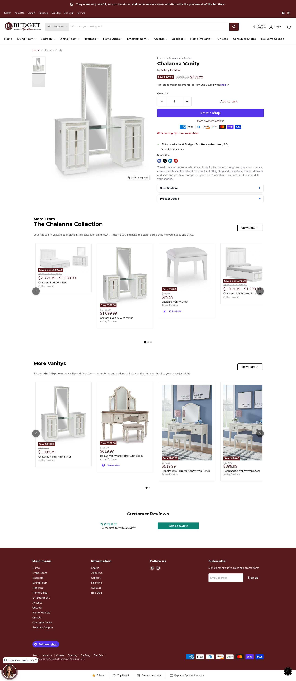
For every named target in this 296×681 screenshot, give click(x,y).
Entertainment (137, 39)
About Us (19, 13)
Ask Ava (81, 13)
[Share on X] (165, 161)
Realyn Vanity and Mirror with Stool (121, 456)
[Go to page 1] (145, 342)
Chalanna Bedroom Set (52, 282)
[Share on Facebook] (159, 161)
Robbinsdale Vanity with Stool (241, 471)
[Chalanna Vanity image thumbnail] (39, 65)
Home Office (112, 39)
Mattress (90, 39)
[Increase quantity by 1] (187, 101)
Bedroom (46, 39)
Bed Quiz (68, 13)
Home (8, 39)
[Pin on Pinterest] (176, 161)
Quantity (162, 93)
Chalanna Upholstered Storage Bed (244, 293)
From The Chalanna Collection (174, 58)
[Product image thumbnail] (39, 81)
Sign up (253, 578)
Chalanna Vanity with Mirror (116, 318)
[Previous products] (36, 291)
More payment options (210, 121)
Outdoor (178, 39)
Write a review (178, 526)
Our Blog (56, 13)
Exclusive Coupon (272, 39)
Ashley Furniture (171, 70)
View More (248, 228)
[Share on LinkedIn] (170, 161)
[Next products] (260, 291)
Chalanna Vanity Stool (175, 302)
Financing (43, 13)
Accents (159, 39)
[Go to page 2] (148, 342)
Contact (31, 13)
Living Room (25, 39)
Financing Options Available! (179, 133)
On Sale (222, 39)
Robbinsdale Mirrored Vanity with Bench (186, 471)
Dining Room (68, 39)
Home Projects (200, 39)
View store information (173, 149)
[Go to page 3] (151, 342)
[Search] (234, 27)
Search (7, 13)
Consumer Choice (244, 39)
